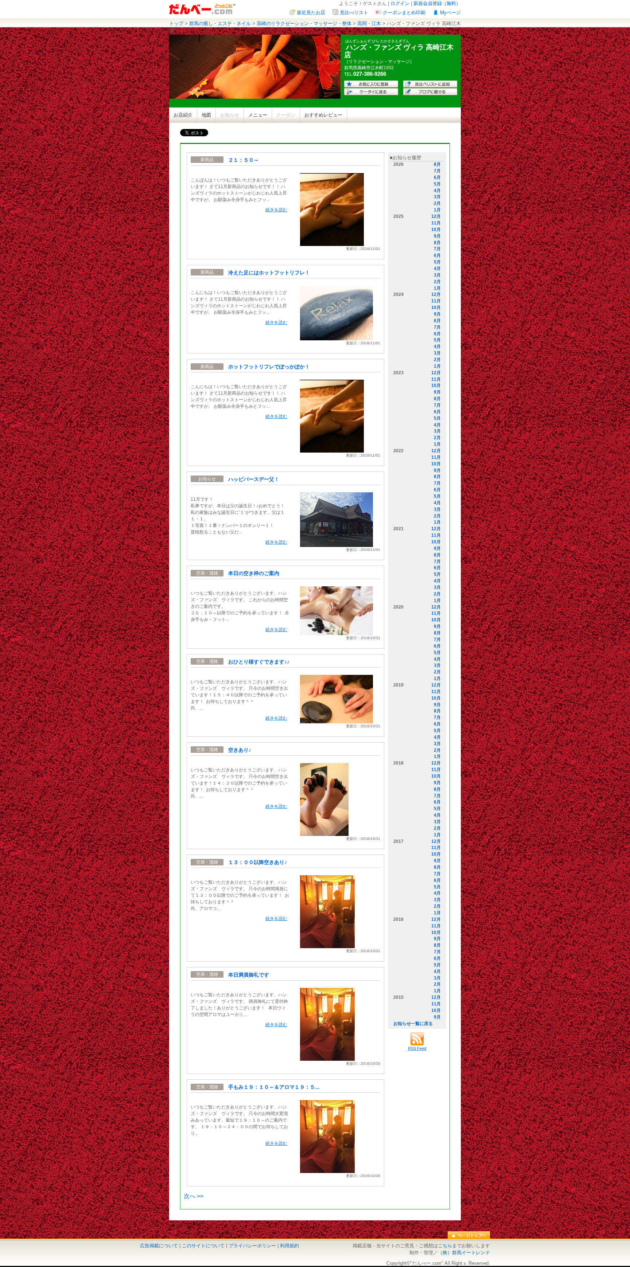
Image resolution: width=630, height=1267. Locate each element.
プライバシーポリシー (252, 1245)
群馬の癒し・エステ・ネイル (220, 23)
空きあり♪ (239, 750)
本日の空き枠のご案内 (253, 573)
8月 (437, 164)
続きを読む (276, 209)
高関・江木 (369, 23)
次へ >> (193, 1196)
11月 (436, 223)
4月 (437, 190)
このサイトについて (203, 1245)
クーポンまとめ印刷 (404, 12)
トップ (176, 23)
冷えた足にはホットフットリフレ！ (269, 272)
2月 (437, 203)
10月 (436, 229)
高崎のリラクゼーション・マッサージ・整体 (304, 23)
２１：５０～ (243, 160)
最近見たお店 (311, 12)
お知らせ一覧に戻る (413, 1023)
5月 (437, 184)
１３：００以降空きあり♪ (257, 862)
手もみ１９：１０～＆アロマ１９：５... (273, 1087)
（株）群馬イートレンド (464, 1252)
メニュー (257, 115)
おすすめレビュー (323, 115)
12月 (436, 216)
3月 (437, 196)
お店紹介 (183, 115)
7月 (437, 170)
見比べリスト (354, 12)
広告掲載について (159, 1245)
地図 (206, 115)
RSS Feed (417, 1048)
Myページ (450, 12)
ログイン (399, 3)
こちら (445, 1245)
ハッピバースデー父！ (253, 479)
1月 (437, 209)
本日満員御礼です (248, 975)
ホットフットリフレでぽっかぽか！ (269, 366)
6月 (437, 177)
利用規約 (289, 1245)
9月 (437, 236)
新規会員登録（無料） (437, 3)
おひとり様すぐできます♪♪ (258, 662)
